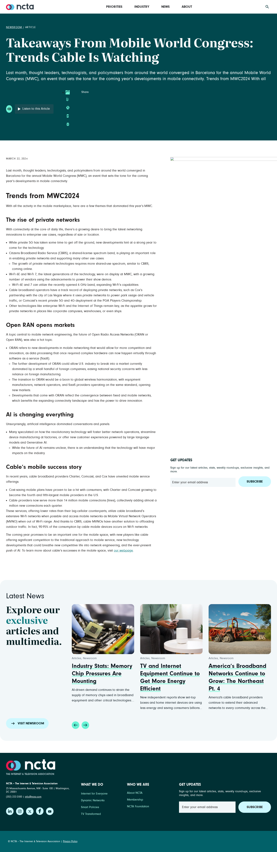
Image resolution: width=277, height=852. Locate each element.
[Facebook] (40, 811)
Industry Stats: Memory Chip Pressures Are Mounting (102, 673)
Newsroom (14, 27)
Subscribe (255, 481)
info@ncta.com (33, 796)
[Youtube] (50, 811)
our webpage (123, 550)
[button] (75, 725)
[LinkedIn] (10, 811)
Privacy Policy (70, 841)
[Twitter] (30, 811)
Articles (76, 658)
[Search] (267, 7)
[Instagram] (20, 811)
